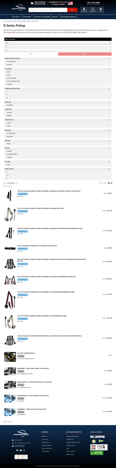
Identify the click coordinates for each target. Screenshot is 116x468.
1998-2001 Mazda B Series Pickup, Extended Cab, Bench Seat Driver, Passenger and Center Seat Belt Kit (51, 260)
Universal (9, 64)
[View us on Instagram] (24, 450)
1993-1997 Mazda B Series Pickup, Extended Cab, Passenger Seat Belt (42, 316)
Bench (8, 164)
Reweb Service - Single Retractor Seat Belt (33, 395)
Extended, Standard (12, 154)
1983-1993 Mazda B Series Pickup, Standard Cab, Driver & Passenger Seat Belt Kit (46, 276)
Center (8, 72)
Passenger (9, 84)
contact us (48, 32)
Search (85, 54)
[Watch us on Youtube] (21, 450)
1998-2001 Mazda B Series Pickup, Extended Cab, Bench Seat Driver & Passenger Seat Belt (49, 336)
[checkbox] (5, 72)
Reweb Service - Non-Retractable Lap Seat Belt (34, 382)
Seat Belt (9, 112)
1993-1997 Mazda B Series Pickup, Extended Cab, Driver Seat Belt (40, 208)
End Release (10, 105)
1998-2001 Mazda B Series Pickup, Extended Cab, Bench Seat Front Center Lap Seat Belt (49, 191)
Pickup (8, 143)
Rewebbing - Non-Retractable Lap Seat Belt (33, 368)
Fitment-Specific (11, 61)
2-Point (9, 122)
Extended (9, 151)
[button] (53, 10)
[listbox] (58, 43)
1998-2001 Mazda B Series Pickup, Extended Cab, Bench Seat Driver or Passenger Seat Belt (50, 228)
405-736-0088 (71, 32)
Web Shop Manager (74, 466)
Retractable (10, 136)
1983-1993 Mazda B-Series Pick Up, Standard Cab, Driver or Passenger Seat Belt (46, 292)
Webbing (9, 115)
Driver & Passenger (12, 78)
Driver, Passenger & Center (13, 81)
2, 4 (8, 175)
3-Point (9, 126)
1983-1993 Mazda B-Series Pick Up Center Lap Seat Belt (37, 246)
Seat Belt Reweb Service (26, 353)
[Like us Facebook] (17, 450)
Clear (31, 54)
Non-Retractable (11, 133)
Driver (8, 75)
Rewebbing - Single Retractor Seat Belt (31, 409)
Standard (9, 157)
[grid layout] (109, 183)
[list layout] (111, 183)
